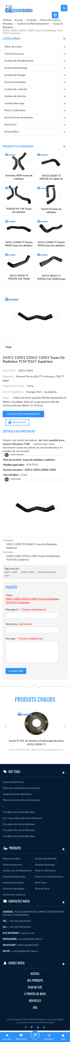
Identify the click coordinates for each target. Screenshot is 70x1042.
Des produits (35, 980)
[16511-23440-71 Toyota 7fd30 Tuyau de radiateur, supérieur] (19, 227)
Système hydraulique (15, 82)
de (40, 440)
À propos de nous (35, 994)
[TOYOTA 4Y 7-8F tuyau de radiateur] (19, 194)
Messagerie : (26, 609)
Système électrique (14, 103)
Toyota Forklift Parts (13, 782)
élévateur (17, 444)
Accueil (19, 19)
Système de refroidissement (33, 23)
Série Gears (10, 124)
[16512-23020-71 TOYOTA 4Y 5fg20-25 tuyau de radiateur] (51, 161)
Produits (31, 19)
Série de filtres (11, 131)
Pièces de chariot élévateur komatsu (21, 788)
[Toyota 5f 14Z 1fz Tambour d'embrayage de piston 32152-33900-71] (36, 723)
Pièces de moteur (13, 46)
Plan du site (35, 987)
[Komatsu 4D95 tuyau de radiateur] (19, 161)
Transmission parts (14, 53)
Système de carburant (15, 89)
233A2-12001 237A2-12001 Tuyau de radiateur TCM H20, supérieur (33, 557)
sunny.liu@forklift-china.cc (25, 951)
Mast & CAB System (14, 110)
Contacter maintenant (23, 413)
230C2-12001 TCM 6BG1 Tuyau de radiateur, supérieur (31, 546)
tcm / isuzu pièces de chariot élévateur (22, 818)
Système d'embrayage (15, 67)
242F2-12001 (11, 572)
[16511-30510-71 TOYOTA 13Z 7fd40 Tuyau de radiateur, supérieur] (19, 261)
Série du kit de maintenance (18, 117)
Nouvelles (35, 1001)
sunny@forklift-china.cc (31, 938)
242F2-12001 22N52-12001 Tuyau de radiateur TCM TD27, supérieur (33, 600)
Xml (35, 1007)
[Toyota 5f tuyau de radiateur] (51, 194)
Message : (24, 638)
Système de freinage (14, 75)
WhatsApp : (18, 623)
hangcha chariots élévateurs (17, 794)
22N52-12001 (27, 572)
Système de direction (15, 96)
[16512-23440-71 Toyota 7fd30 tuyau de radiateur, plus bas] (51, 228)
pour (62, 440)
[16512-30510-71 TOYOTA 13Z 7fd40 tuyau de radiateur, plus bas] (51, 261)
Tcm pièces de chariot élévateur (19, 812)
